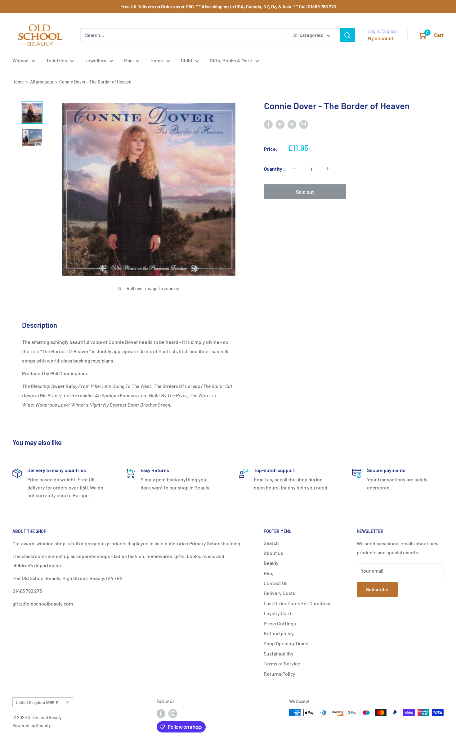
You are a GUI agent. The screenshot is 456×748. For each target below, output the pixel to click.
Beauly (271, 563)
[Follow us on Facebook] (161, 713)
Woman (20, 60)
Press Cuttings (280, 623)
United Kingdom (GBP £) (37, 702)
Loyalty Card (277, 613)
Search (271, 543)
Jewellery (95, 60)
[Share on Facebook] (268, 124)
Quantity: (274, 169)
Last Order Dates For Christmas (298, 603)
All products (41, 81)
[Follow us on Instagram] (172, 713)
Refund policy (279, 633)
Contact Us (276, 583)
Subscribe (377, 589)
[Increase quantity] (327, 168)
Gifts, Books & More (231, 60)
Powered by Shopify (31, 725)
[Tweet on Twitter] (292, 124)
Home (156, 60)
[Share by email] (303, 124)
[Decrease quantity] (294, 168)
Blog (269, 573)
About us (273, 553)
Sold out (305, 192)
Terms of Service (282, 663)
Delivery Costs (279, 593)
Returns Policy (279, 674)
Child (186, 60)
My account (380, 38)
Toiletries (56, 60)
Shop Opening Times (286, 643)
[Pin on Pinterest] (280, 124)
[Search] (347, 35)
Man (128, 60)
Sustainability (278, 653)
